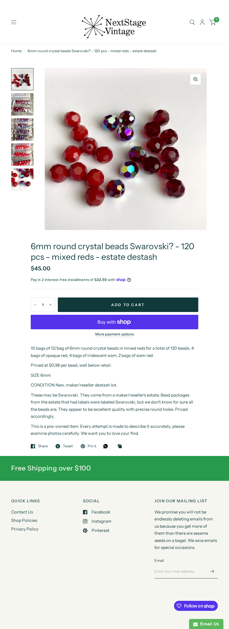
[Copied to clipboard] (121, 446)
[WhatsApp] (107, 446)
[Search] (192, 22)
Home (16, 51)
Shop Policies (24, 520)
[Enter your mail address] (212, 571)
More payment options (114, 334)
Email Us (208, 623)
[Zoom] (195, 79)
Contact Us (22, 512)
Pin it (92, 446)
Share (43, 446)
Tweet (68, 446)
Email (159, 560)
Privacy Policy (25, 529)
